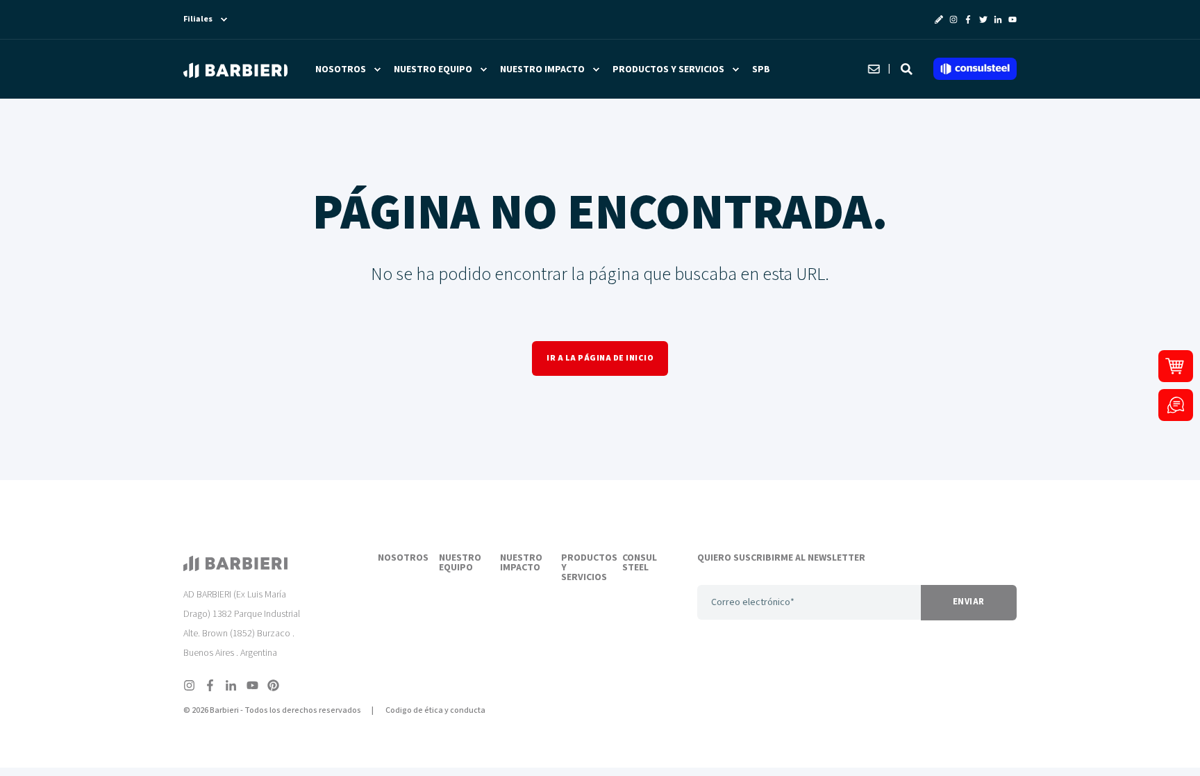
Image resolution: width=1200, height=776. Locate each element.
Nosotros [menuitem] (340, 69)
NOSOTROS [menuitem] (400, 558)
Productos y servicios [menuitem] (668, 69)
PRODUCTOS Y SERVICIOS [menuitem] (583, 568)
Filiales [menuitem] (197, 19)
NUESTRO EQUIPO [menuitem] (460, 563)
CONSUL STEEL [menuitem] (639, 563)
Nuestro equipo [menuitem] (433, 69)
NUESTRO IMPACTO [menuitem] (521, 563)
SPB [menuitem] (761, 69)
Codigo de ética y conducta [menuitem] (435, 711)
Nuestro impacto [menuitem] (542, 69)
